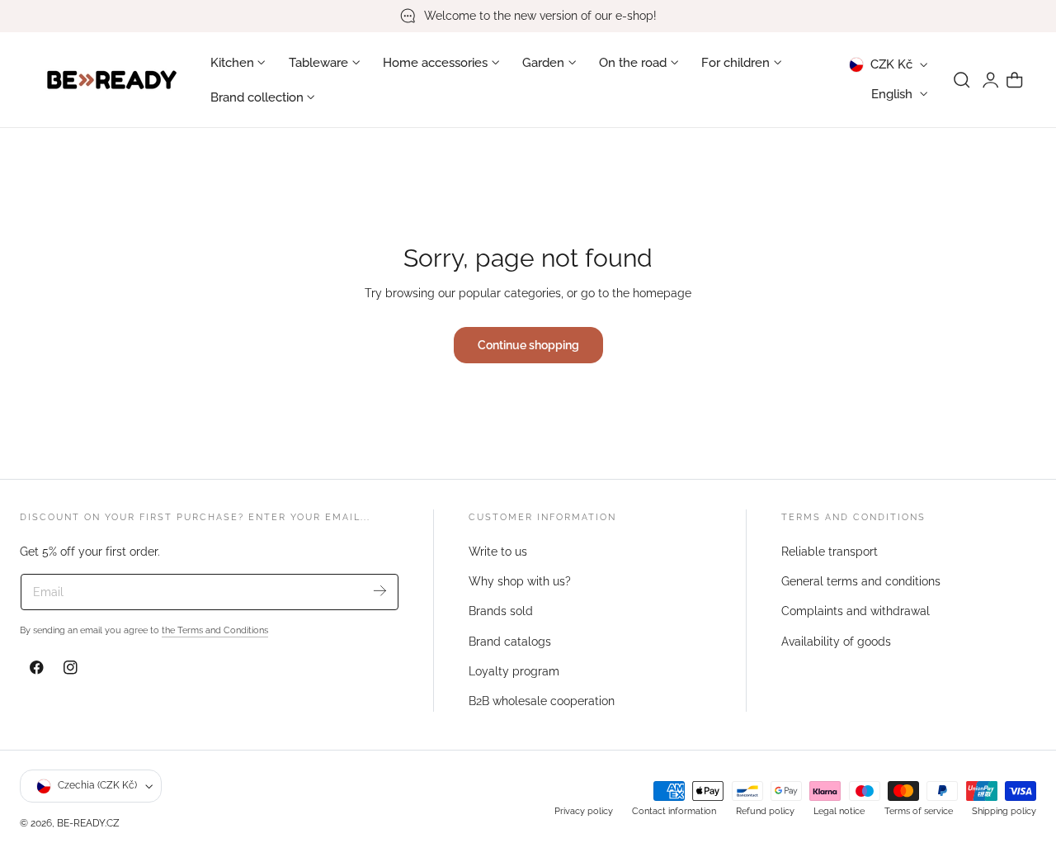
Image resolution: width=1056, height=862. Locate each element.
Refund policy (765, 811)
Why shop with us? (520, 581)
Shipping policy (1004, 811)
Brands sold (501, 611)
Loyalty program (514, 671)
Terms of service (918, 811)
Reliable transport (829, 551)
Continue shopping (528, 345)
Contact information (674, 811)
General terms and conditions (860, 581)
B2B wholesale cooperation (542, 701)
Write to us (498, 551)
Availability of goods (836, 640)
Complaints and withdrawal (855, 611)
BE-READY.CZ (88, 823)
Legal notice (839, 811)
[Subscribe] (380, 591)
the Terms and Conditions (215, 630)
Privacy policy (583, 811)
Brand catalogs (510, 640)
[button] (962, 80)
